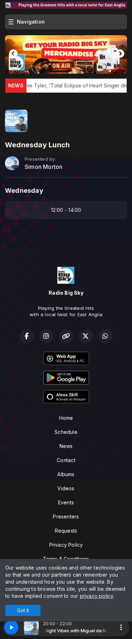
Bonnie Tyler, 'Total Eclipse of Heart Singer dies (66, 85)
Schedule (66, 432)
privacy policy (96, 596)
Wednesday (24, 190)
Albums (65, 474)
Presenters (66, 517)
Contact (66, 460)
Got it (23, 610)
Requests (66, 531)
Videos (65, 488)
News (66, 446)
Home (66, 418)
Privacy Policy (66, 545)
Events (66, 502)
